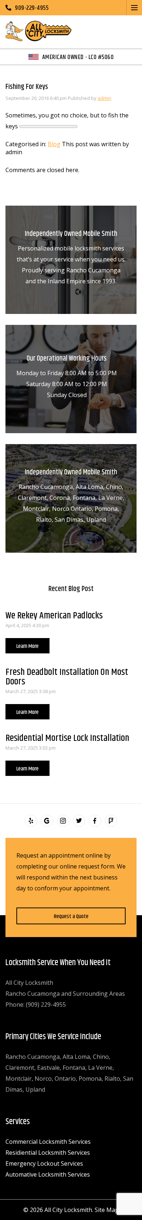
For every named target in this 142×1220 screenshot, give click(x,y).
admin (104, 98)
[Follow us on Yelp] (31, 821)
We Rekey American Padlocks (54, 616)
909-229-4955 (31, 7)
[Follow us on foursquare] (111, 821)
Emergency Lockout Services (44, 1163)
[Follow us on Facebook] (95, 821)
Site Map (107, 1210)
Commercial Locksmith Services (48, 1142)
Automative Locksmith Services (47, 1174)
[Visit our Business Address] (47, 821)
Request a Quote (71, 916)
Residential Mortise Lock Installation (67, 738)
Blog (54, 144)
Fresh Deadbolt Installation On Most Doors (66, 677)
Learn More (27, 646)
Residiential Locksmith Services (47, 1153)
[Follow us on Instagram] (63, 821)
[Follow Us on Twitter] (79, 821)
